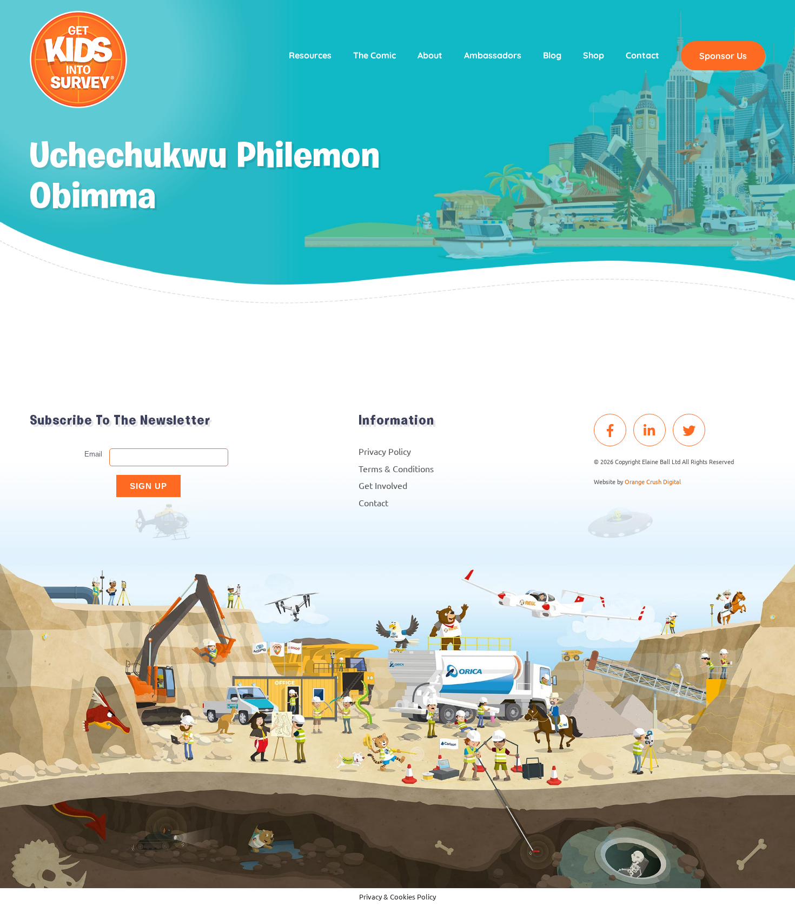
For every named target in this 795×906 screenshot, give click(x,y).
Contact (642, 55)
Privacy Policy (385, 451)
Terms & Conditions (396, 468)
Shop (593, 55)
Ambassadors (492, 55)
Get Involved (383, 485)
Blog (552, 55)
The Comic (374, 55)
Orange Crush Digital (653, 481)
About (430, 55)
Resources (310, 55)
